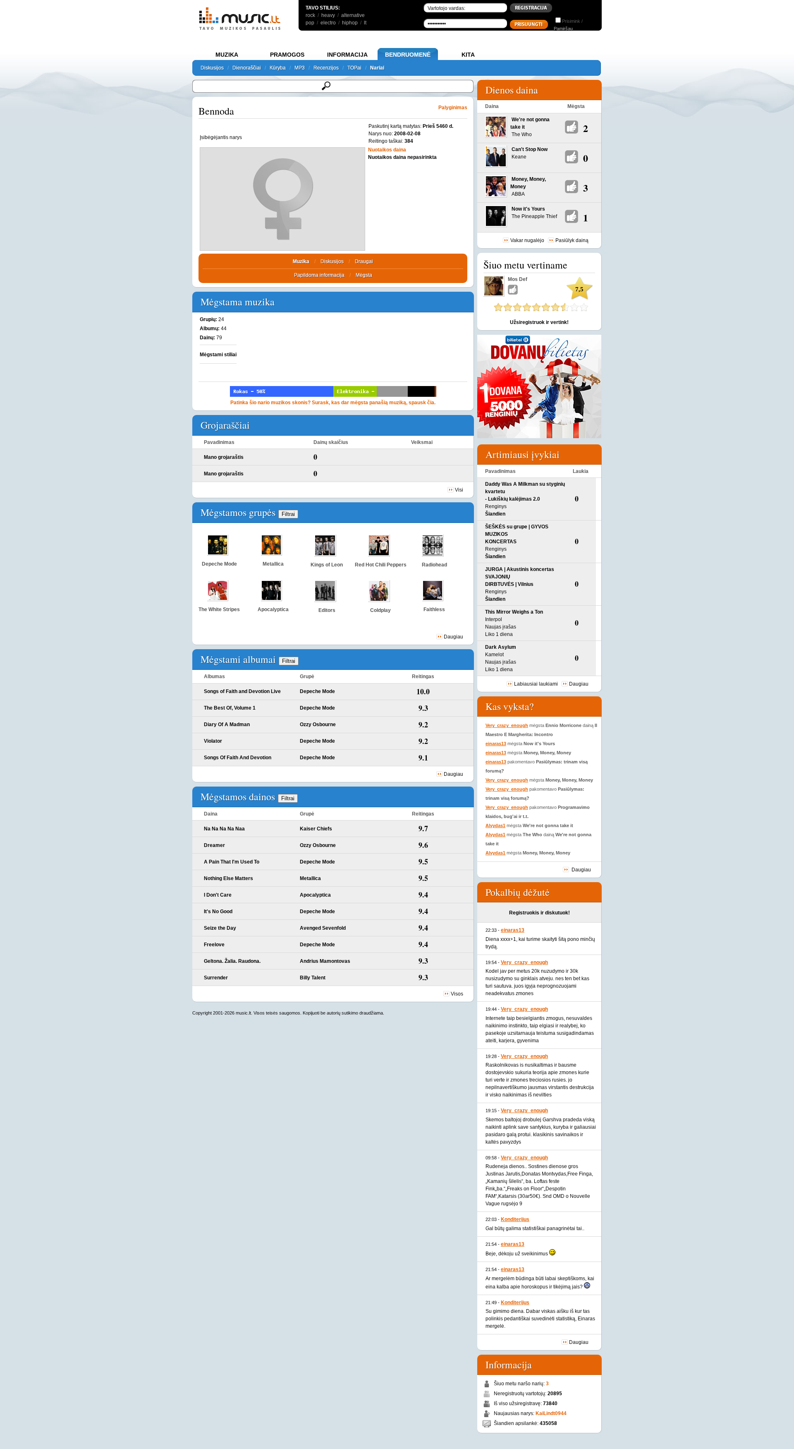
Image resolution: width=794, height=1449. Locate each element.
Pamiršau (563, 28)
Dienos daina (511, 89)
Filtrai (288, 514)
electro (328, 23)
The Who (522, 134)
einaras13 (495, 743)
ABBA (518, 194)
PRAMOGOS (287, 54)
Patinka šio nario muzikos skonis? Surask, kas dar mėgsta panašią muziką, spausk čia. (332, 402)
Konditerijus (515, 1219)
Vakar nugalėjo (527, 240)
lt (365, 23)
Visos (457, 994)
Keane (519, 157)
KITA (468, 54)
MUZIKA (226, 54)
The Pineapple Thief (534, 216)
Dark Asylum (500, 647)
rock (310, 15)
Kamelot (494, 654)
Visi (459, 490)
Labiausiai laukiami (536, 684)
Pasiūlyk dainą (571, 240)
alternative (353, 15)
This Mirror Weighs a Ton (514, 612)
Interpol (493, 619)
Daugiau (453, 637)
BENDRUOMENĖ (407, 54)
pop (310, 23)
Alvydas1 (495, 825)
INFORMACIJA (347, 54)
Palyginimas (452, 107)
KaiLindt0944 (551, 1413)
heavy (328, 15)
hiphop (350, 23)
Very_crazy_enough (506, 725)
